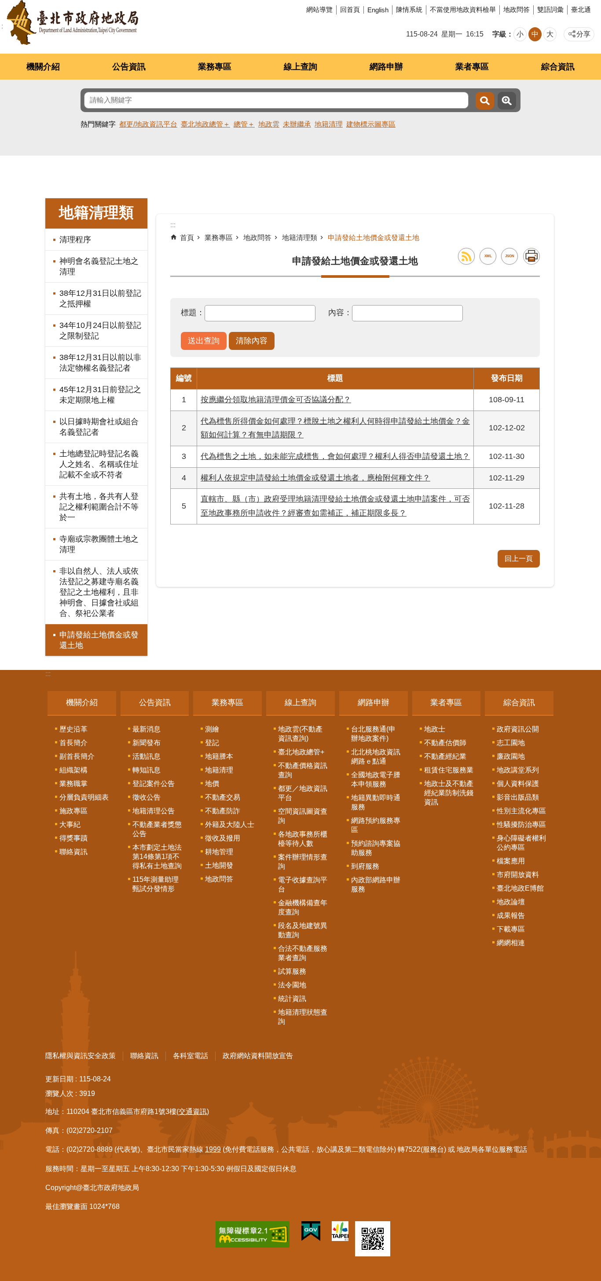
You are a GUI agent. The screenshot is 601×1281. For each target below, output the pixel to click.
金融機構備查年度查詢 (302, 907)
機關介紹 (43, 66)
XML (488, 256)
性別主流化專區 (521, 811)
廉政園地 (511, 756)
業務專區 (214, 66)
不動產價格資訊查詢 (302, 770)
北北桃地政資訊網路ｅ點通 (375, 756)
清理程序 (75, 239)
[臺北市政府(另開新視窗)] (340, 1233)
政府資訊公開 (518, 729)
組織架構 (73, 770)
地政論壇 (511, 902)
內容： (340, 312)
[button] (204, 341)
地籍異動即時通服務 (375, 802)
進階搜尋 (507, 100)
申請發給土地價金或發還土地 (99, 640)
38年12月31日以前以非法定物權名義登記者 (100, 362)
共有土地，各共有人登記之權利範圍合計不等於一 (99, 507)
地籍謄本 (219, 756)
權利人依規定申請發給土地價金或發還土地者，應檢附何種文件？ (315, 477)
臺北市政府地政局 (72, 22)
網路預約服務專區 (375, 825)
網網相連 (511, 942)
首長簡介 (73, 742)
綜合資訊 (558, 66)
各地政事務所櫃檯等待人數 (302, 838)
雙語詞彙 (550, 9)
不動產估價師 (445, 742)
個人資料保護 (518, 783)
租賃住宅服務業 (448, 770)
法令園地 (292, 985)
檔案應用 (511, 861)
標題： (193, 312)
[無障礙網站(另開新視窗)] (253, 1236)
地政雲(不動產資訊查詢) (300, 733)
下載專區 (511, 929)
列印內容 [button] (531, 256)
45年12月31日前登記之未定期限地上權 (100, 394)
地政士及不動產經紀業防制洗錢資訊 (448, 793)
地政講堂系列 (518, 770)
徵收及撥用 (222, 838)
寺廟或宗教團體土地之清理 (99, 544)
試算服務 (292, 971)
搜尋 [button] (485, 100)
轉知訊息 (146, 770)
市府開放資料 (518, 874)
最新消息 (146, 729)
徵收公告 (146, 797)
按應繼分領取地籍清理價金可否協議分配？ (276, 399)
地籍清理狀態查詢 (302, 1016)
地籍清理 (329, 124)
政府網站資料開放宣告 (258, 1055)
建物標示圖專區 (371, 124)
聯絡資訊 (73, 851)
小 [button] (520, 34)
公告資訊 (129, 66)
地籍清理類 (299, 237)
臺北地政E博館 (520, 888)
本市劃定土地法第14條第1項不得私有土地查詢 (157, 857)
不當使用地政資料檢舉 (463, 9)
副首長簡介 (77, 756)
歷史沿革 (73, 729)
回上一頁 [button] (519, 558)
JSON (509, 256)
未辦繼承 (297, 124)
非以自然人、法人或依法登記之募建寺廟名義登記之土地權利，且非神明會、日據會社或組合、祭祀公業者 (99, 592)
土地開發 (219, 865)
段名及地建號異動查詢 (302, 930)
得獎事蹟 (73, 838)
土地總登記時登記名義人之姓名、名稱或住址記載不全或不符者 (99, 464)
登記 (212, 742)
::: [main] (173, 225)
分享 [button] (583, 34)
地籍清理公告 (153, 811)
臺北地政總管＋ (205, 124)
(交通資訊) (192, 1111)
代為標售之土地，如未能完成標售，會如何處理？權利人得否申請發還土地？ (335, 456)
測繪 (212, 729)
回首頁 (350, 9)
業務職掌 (73, 783)
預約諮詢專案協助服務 (375, 848)
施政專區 (73, 811)
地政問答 (516, 9)
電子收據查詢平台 (302, 884)
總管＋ (244, 124)
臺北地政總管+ (301, 752)
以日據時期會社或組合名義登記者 (99, 427)
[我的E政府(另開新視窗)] (310, 1233)
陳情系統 (409, 9)
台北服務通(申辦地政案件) (373, 733)
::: (48, 673)
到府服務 (365, 866)
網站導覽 (319, 9)
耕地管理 (219, 851)
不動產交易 (222, 797)
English (377, 10)
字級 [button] (499, 34)
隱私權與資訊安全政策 (80, 1055)
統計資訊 (292, 998)
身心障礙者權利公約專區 (521, 842)
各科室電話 (190, 1055)
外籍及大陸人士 (229, 824)
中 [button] (535, 34)
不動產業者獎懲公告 (157, 829)
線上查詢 (300, 66)
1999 (213, 1149)
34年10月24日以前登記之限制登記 (100, 330)
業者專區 (472, 66)
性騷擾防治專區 (521, 824)
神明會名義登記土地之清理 (99, 266)
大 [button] (549, 34)
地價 (212, 783)
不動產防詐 (222, 811)
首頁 (187, 237)
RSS (466, 256)
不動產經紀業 (445, 756)
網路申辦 (386, 66)
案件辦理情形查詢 (302, 861)
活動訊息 (146, 756)
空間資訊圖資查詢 (302, 816)
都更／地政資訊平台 (302, 793)
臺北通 (581, 9)
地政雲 (268, 124)
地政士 (434, 729)
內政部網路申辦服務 (375, 884)
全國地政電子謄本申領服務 (375, 779)
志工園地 (511, 742)
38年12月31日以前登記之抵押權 (100, 298)
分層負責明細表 (84, 797)
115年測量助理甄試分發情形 (155, 884)
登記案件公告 (153, 783)
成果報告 (511, 915)
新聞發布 (146, 742)
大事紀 (70, 824)
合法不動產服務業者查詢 (302, 953)
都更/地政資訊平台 (148, 124)
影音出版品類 (518, 797)
